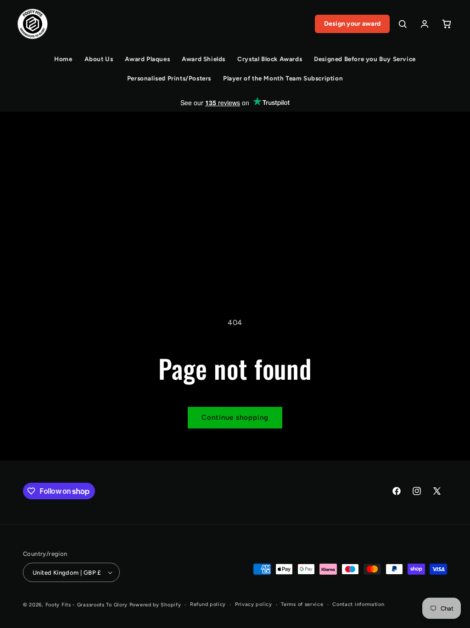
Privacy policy (253, 604)
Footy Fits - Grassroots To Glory (86, 605)
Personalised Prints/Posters (169, 78)
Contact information (358, 604)
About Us (98, 59)
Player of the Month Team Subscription (283, 78)
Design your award (352, 24)
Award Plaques (147, 59)
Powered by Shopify (155, 605)
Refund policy (208, 604)
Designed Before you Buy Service (365, 59)
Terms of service (302, 604)
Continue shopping (235, 417)
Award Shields (203, 59)
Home (63, 59)
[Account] (424, 24)
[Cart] (446, 24)
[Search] (402, 24)
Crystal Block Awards (269, 59)
